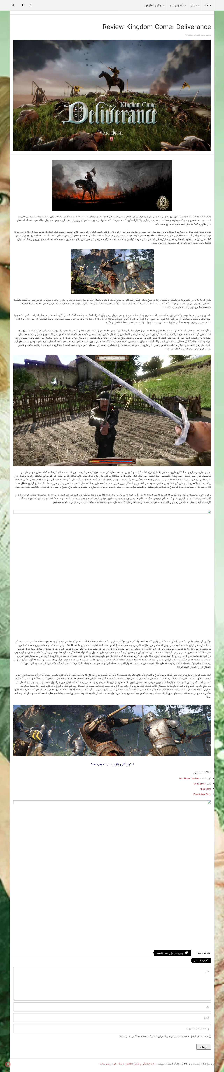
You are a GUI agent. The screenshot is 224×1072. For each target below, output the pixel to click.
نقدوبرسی (177, 5)
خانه (208, 5)
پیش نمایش (153, 5)
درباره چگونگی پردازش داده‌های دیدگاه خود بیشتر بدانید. (128, 1064)
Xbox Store (205, 789)
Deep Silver (199, 784)
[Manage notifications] (7, 1064)
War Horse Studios (189, 778)
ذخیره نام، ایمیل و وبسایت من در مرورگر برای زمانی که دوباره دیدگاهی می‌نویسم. (163, 1036)
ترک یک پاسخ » (203, 953)
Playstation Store (202, 794)
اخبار (194, 5)
